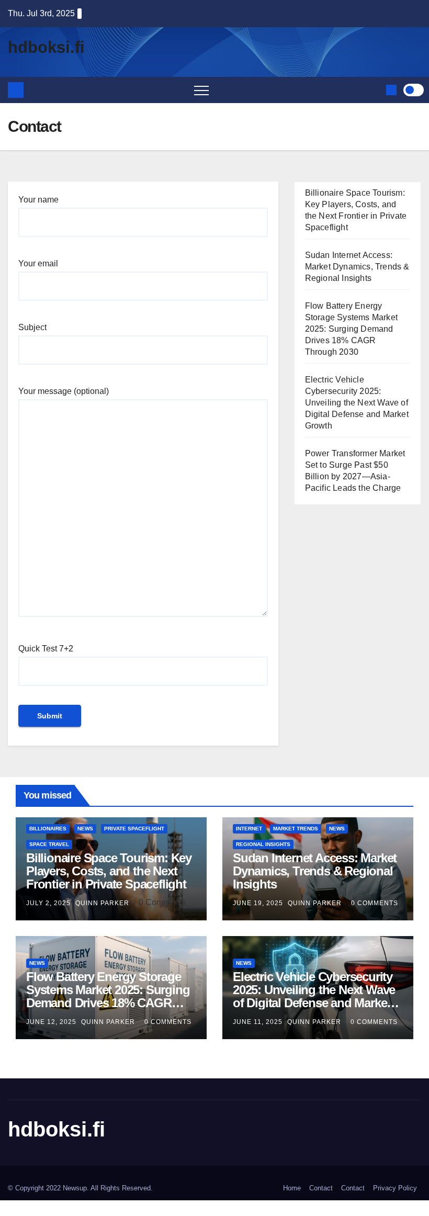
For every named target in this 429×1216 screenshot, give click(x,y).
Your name (38, 199)
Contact (321, 1188)
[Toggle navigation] (201, 90)
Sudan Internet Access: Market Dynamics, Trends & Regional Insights (357, 267)
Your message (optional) (63, 391)
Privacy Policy (395, 1188)
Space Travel (49, 844)
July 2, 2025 (49, 903)
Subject (32, 327)
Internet (249, 828)
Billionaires (47, 828)
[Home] (16, 90)
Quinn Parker (103, 903)
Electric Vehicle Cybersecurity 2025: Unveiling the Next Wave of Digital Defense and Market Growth (357, 402)
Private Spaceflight (134, 828)
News (85, 828)
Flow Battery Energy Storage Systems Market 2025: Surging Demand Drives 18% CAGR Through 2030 (351, 328)
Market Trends (295, 828)
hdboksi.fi (46, 47)
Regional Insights (263, 844)
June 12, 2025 (52, 1022)
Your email (38, 263)
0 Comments (374, 903)
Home (292, 1188)
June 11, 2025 (259, 1022)
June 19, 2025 (259, 903)
